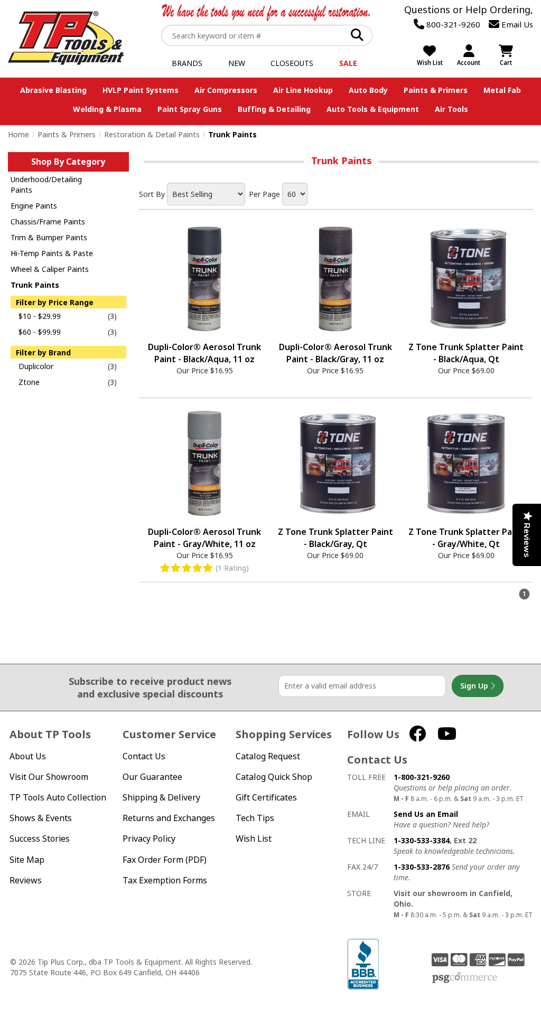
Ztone (29, 382)
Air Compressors (225, 90)
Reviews (26, 880)
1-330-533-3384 (422, 840)
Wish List (254, 838)
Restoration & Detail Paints (152, 134)
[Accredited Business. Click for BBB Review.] (363, 963)
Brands (187, 63)
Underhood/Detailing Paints (46, 184)
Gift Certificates (266, 797)
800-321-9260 (452, 24)
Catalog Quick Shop (274, 777)
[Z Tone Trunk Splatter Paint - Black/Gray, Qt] (335, 463)
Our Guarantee (152, 777)
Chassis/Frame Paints (48, 221)
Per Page (264, 194)
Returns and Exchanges (169, 818)
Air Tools (451, 109)
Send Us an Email (426, 814)
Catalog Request (268, 756)
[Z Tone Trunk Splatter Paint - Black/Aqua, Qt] (466, 279)
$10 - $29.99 (39, 316)
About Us (28, 756)
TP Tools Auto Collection (58, 797)
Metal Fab (502, 90)
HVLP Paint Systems (140, 90)
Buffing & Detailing (274, 109)
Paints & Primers (436, 90)
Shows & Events (41, 818)
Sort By (152, 194)
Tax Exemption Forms (165, 880)
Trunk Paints (35, 285)
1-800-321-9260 (422, 777)
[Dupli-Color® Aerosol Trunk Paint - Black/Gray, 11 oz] (335, 279)
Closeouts (291, 63)
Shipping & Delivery (161, 797)
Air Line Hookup (303, 90)
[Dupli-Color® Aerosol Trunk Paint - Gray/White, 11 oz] (204, 463)
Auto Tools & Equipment (373, 109)
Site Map (27, 859)
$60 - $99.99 (39, 332)
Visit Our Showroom (49, 777)
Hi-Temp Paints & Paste (52, 253)
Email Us (516, 24)
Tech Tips (255, 818)
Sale (348, 63)
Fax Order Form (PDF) (165, 859)
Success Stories (40, 838)
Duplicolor (35, 366)
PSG (465, 978)
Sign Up (475, 686)
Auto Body (368, 90)
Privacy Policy (149, 838)
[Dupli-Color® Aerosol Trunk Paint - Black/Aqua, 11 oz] (204, 279)
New (236, 63)
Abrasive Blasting (53, 90)
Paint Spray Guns (189, 109)
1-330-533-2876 (422, 867)
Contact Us (144, 756)
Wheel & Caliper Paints (50, 269)
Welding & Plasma (107, 109)
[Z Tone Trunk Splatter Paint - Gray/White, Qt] (466, 463)
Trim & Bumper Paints (49, 237)
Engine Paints (34, 206)
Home (18, 134)
